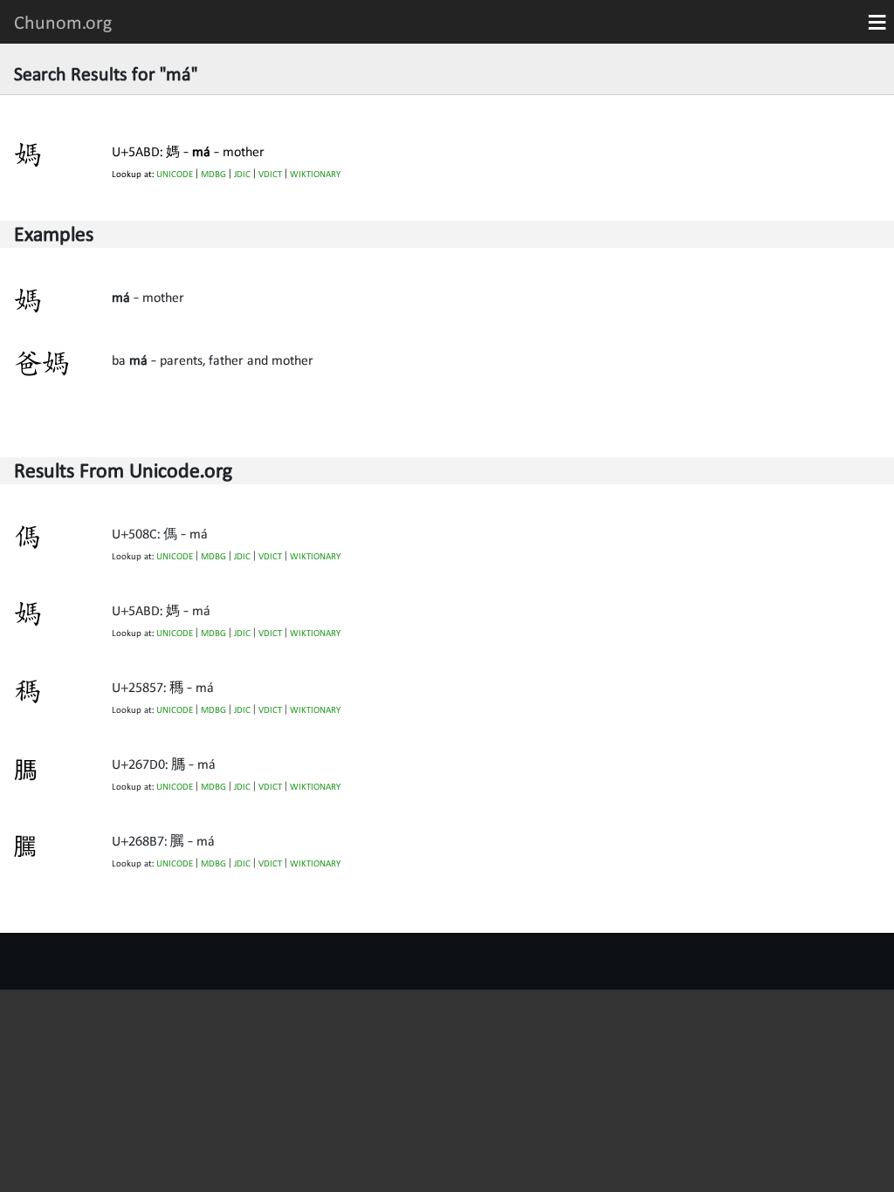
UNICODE (174, 174)
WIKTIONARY (315, 174)
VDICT (270, 174)
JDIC (242, 174)
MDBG (213, 174)
